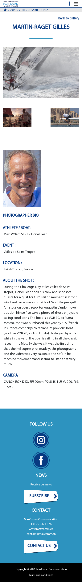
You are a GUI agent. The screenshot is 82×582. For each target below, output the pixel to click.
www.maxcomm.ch (41, 529)
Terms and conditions (41, 575)
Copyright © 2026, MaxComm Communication (41, 569)
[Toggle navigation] (76, 4)
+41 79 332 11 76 (41, 524)
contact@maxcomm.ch (41, 534)
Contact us (39, 546)
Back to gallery (68, 18)
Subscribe (39, 496)
